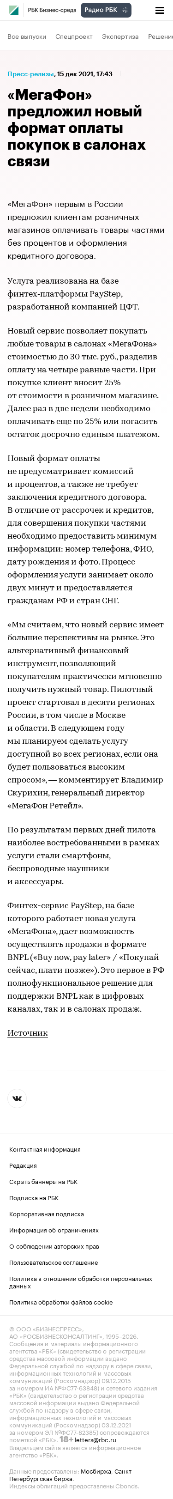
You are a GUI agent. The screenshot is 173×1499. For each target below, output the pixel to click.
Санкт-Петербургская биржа (71, 1474)
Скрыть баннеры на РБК (43, 1180)
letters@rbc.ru (95, 1439)
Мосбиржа (96, 1470)
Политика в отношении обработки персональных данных (80, 1281)
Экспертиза (120, 35)
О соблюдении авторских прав (54, 1245)
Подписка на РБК (34, 1197)
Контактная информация (45, 1148)
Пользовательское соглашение (53, 1261)
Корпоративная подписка (46, 1213)
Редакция (23, 1164)
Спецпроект (74, 35)
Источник (27, 1034)
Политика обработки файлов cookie (61, 1301)
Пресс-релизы (30, 74)
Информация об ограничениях (54, 1229)
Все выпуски (26, 35)
